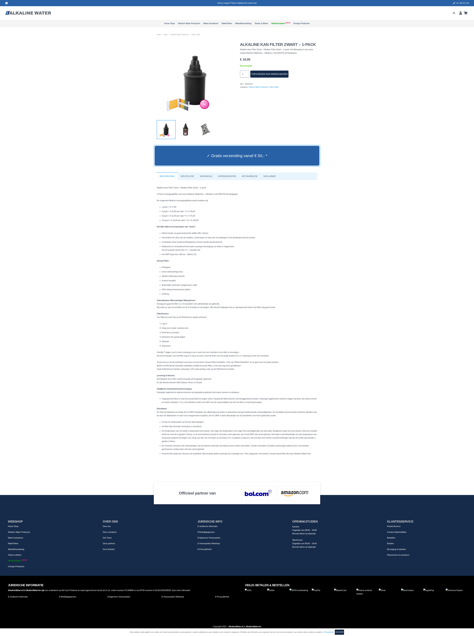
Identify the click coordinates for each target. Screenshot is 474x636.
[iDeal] (389, 599)
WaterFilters (13, 543)
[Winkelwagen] (465, 13)
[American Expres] (456, 599)
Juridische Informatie (208, 526)
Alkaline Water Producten (179, 34)
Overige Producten (16, 566)
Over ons (107, 526)
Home (159, 34)
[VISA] (255, 599)
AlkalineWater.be (33, 590)
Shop (166, 34)
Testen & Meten (14, 555)
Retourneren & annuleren (398, 555)
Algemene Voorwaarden (209, 538)
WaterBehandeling (16, 549)
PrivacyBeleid (205, 549)
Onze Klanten (109, 549)
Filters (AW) (195, 34)
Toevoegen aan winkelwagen (269, 74)
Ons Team (107, 538)
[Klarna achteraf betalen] (366, 599)
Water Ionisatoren (15, 538)
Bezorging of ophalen (396, 549)
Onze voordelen (110, 532)
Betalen (390, 543)
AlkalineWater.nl (15, 590)
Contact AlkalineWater (396, 532)
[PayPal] (322, 599)
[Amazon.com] (295, 493)
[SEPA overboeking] (300, 599)
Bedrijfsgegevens (207, 532)
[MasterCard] (344, 599)
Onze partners (109, 543)
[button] (454, 13)
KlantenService (394, 526)
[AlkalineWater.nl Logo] (28, 13)
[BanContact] (411, 599)
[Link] (6, 3)
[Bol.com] (258, 493)
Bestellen (391, 538)
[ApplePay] (433, 599)
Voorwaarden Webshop (209, 543)
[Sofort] (277, 599)
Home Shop (13, 526)
